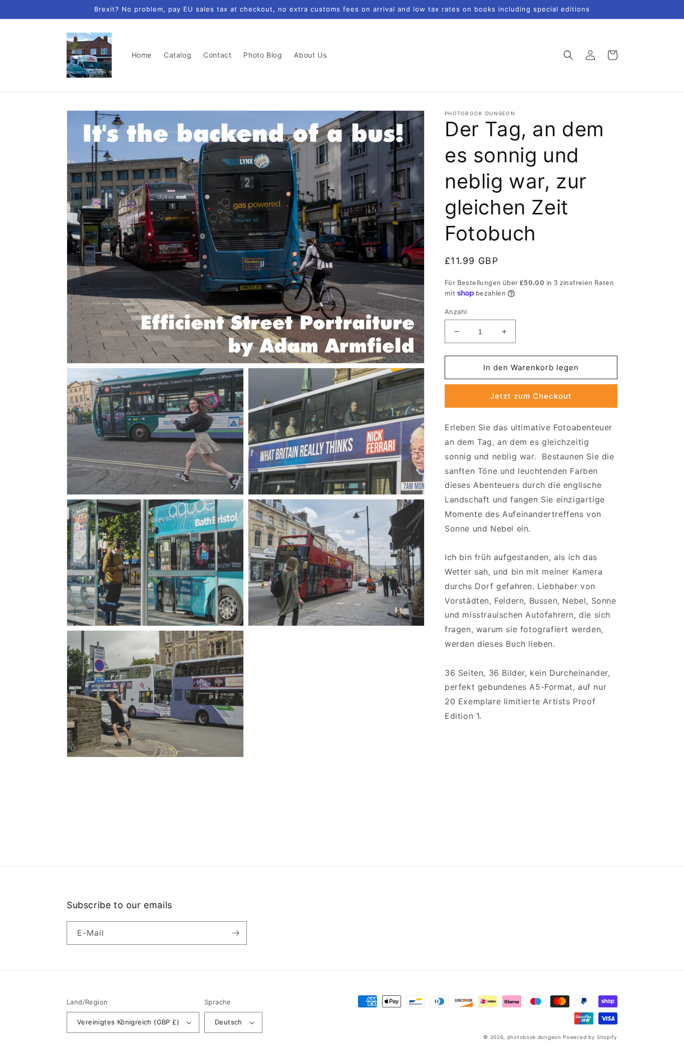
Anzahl (456, 312)
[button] (568, 55)
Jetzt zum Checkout (531, 396)
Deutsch (228, 1022)
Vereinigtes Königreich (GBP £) (128, 1022)
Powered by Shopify (590, 1037)
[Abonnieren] (235, 933)
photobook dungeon (534, 1037)
